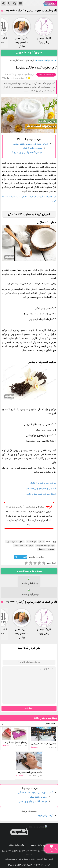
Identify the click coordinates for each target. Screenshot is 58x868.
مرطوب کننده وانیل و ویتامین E (26, 153)
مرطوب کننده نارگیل (32, 148)
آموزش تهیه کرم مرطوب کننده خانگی (30, 144)
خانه (54, 60)
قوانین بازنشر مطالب (16, 845)
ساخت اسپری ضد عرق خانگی (43, 483)
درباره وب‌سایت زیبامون (40, 845)
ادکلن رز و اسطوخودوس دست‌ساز (41, 489)
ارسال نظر (29, 708)
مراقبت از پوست (43, 60)
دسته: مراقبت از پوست (46, 74)
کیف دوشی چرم (45, 815)
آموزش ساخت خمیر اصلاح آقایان (41, 494)
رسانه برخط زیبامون (20, 859)
